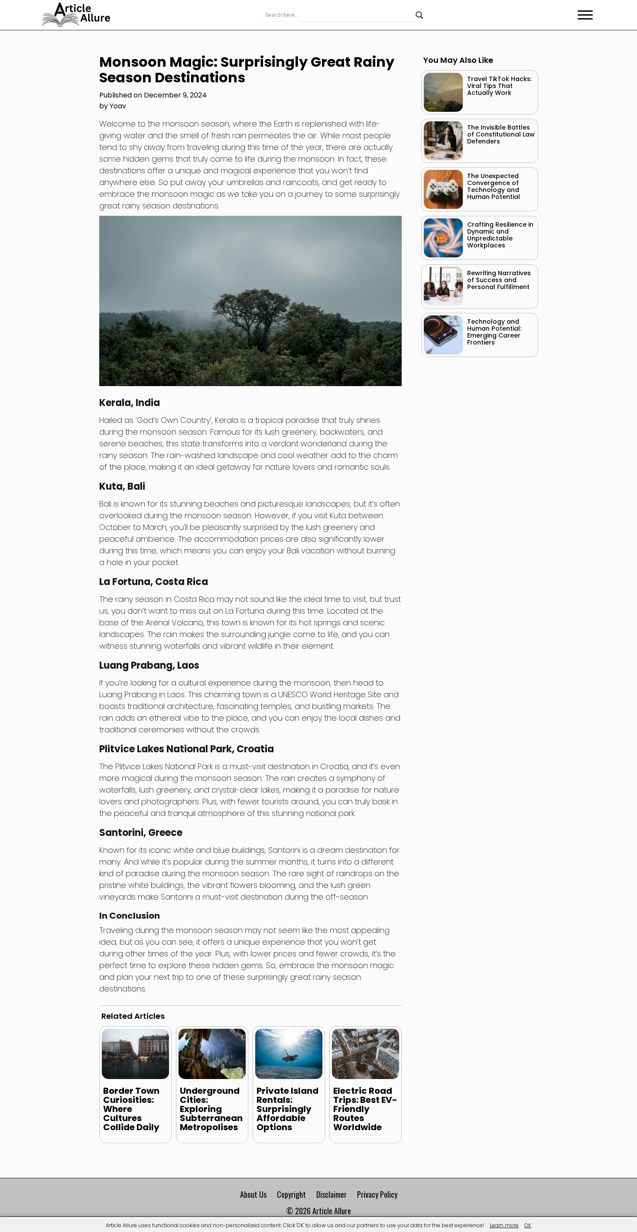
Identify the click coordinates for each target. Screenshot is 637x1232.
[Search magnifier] (419, 15)
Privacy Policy (377, 1194)
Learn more (504, 1225)
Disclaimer (331, 1194)
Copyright (291, 1194)
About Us (253, 1194)
